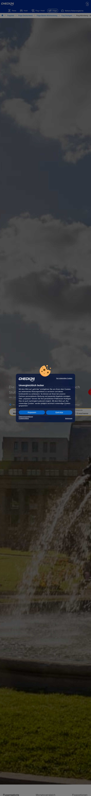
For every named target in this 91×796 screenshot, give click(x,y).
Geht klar (59, 412)
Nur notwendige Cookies (64, 378)
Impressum (68, 418)
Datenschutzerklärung (26, 417)
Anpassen (32, 412)
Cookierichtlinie (24, 418)
